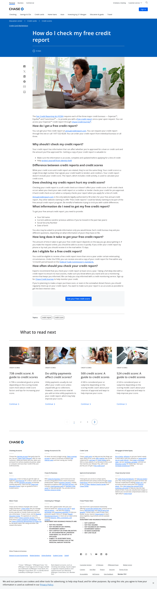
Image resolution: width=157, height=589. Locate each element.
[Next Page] (94, 422)
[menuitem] (119, 2)
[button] (153, 583)
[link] (81, 554)
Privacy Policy (46, 584)
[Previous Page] (67, 422)
